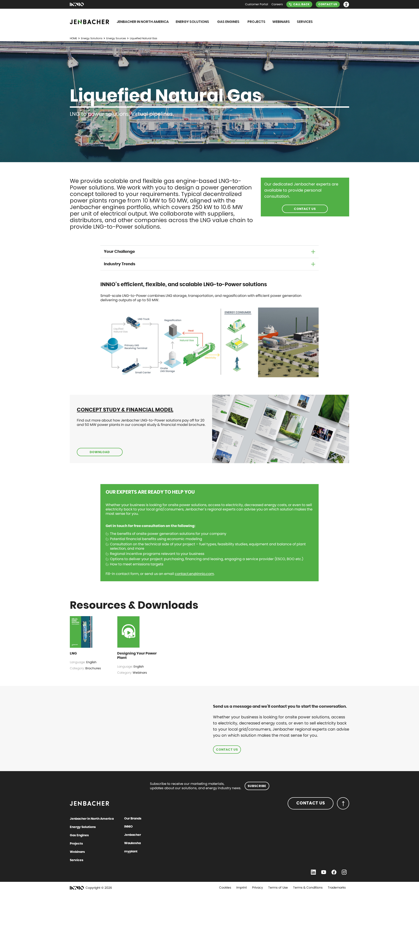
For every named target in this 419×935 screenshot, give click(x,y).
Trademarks (337, 887)
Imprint (241, 887)
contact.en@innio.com (194, 573)
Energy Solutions (91, 38)
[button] (346, 4)
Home (73, 38)
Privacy (257, 887)
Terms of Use (278, 887)
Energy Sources (116, 38)
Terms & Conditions (308, 887)
